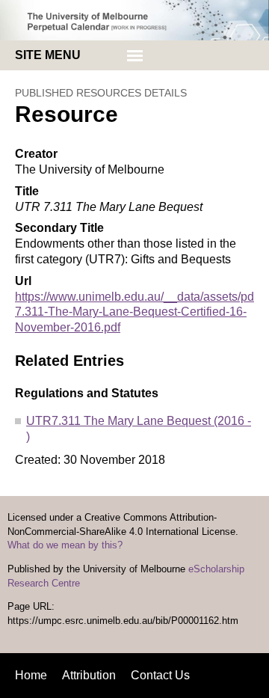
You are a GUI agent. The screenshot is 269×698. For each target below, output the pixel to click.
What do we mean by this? (65, 545)
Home (31, 675)
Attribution (89, 675)
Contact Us (160, 675)
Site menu (48, 55)
